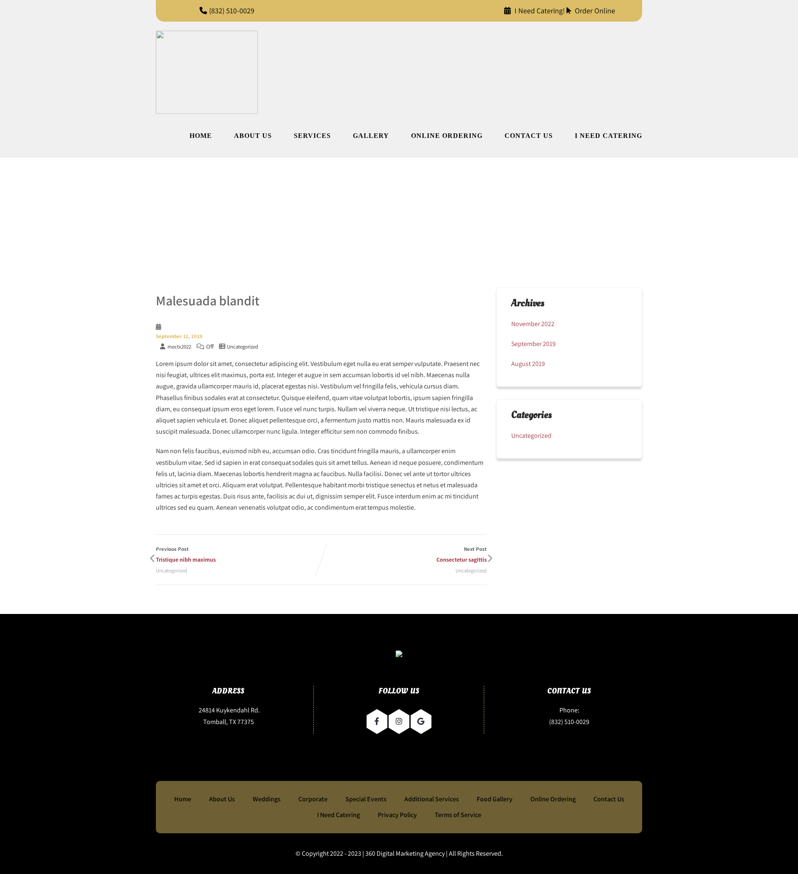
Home (201, 135)
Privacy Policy (397, 814)
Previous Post (186, 554)
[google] (421, 721)
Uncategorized (242, 346)
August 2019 (528, 363)
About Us (253, 135)
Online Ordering (447, 135)
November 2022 (532, 323)
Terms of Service (458, 814)
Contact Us (529, 135)
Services (312, 135)
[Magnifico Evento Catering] (207, 72)
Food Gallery (494, 799)
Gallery (371, 135)
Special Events (366, 799)
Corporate (313, 799)
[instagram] (399, 721)
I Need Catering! (539, 10)
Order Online (594, 10)
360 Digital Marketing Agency (405, 853)
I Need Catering (608, 135)
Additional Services (431, 799)
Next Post (461, 554)
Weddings (267, 799)
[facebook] (377, 721)
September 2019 (533, 343)
